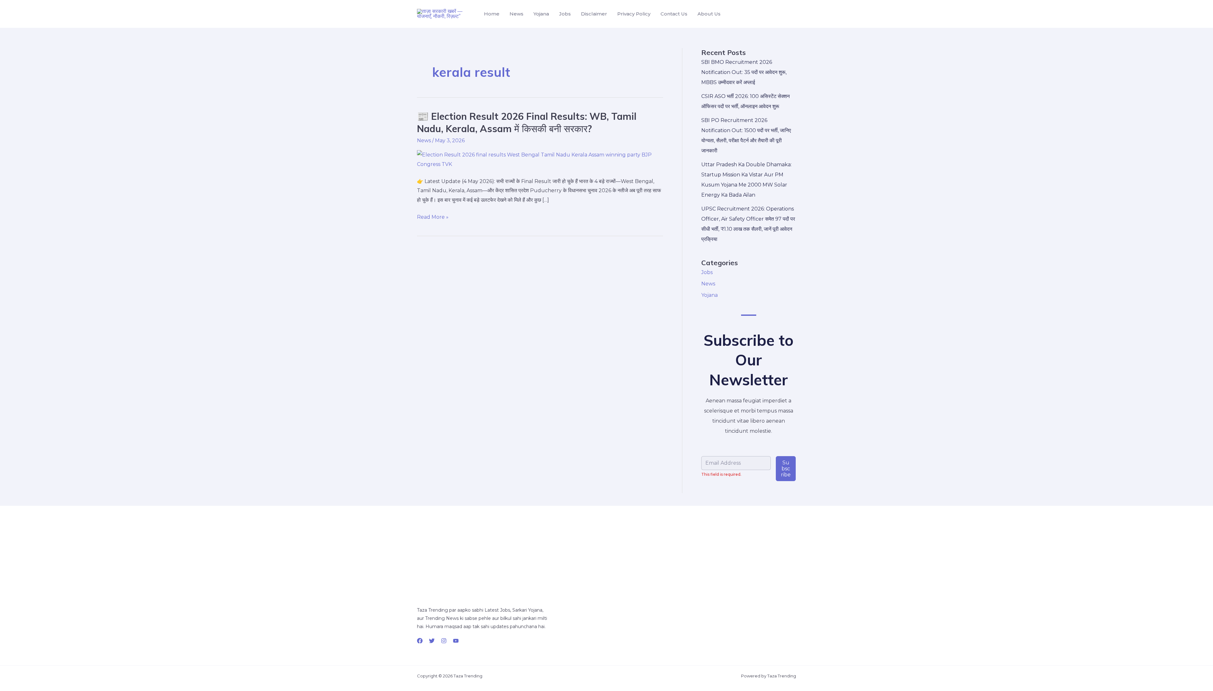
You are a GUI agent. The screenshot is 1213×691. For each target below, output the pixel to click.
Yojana (541, 14)
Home (491, 14)
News (516, 14)
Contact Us (674, 14)
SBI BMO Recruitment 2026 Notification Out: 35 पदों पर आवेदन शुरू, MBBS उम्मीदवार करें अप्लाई (744, 72)
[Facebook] (420, 641)
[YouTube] (456, 641)
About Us (709, 14)
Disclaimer (594, 14)
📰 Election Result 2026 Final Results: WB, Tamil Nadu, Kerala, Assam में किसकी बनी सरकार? (527, 122)
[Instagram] (444, 641)
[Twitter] (432, 641)
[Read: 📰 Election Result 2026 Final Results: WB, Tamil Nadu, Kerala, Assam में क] (540, 159)
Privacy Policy (633, 14)
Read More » (433, 217)
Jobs (565, 14)
